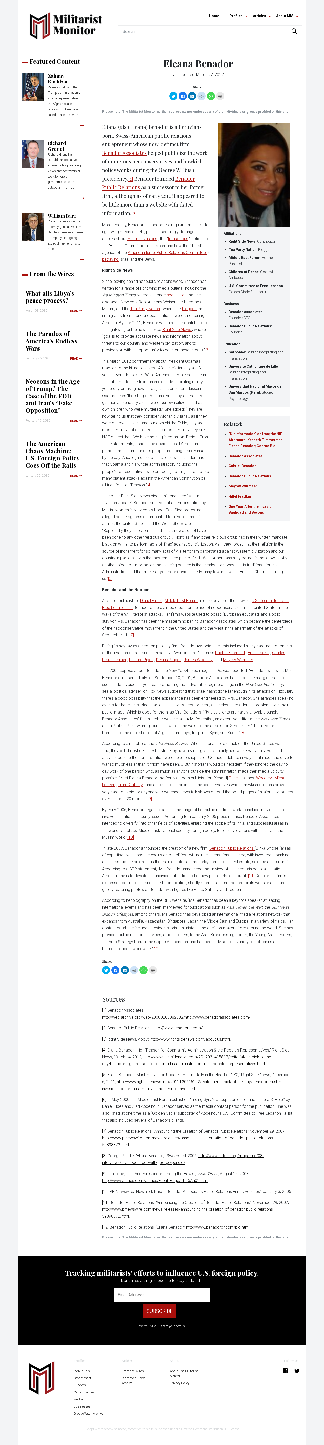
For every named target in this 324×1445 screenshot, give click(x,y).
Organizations (84, 1392)
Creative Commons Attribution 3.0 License (210, 1429)
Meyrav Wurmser (243, 486)
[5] (110, 578)
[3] (207, 350)
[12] (156, 948)
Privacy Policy (179, 1383)
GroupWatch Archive (88, 1413)
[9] (150, 798)
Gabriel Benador (242, 466)
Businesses (82, 1406)
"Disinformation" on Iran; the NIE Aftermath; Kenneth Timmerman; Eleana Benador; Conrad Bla (256, 440)
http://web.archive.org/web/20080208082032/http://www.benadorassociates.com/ (176, 1017)
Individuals (82, 1371)
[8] (243, 732)
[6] (130, 607)
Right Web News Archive (134, 1380)
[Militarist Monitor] (66, 22)
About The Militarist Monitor (184, 1373)
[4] (149, 485)
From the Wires (133, 1371)
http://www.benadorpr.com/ (177, 1028)
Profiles (236, 16)
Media (78, 1399)
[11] (251, 875)
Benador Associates (246, 456)
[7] (132, 635)
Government (82, 1378)
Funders (80, 1385)
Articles (259, 16)
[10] (130, 837)
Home (214, 16)
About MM (284, 16)
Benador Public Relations (250, 476)
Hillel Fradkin (240, 496)
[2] (134, 213)
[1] (130, 178)
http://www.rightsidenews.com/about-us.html (190, 1039)
